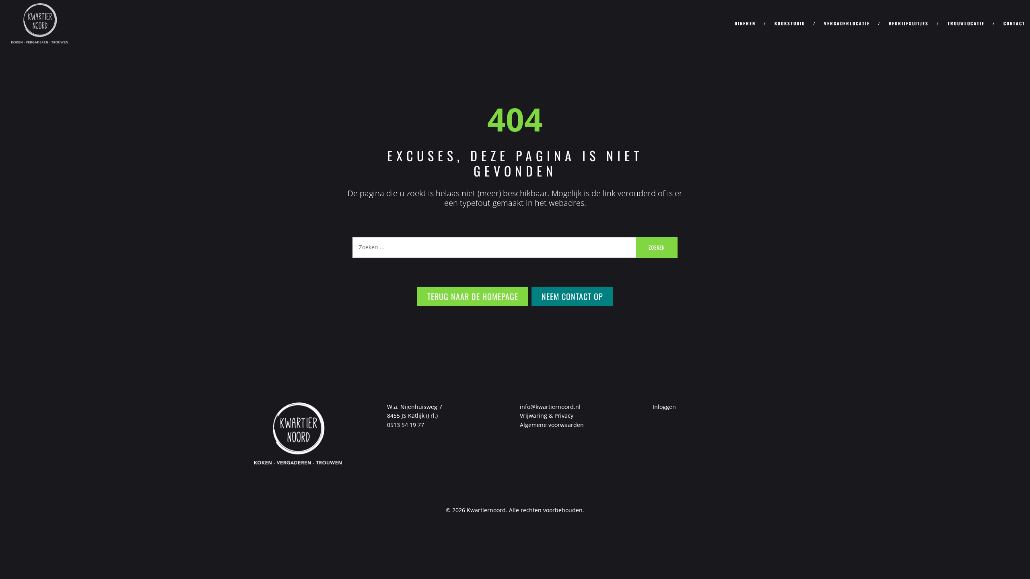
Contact (1014, 23)
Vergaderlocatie (847, 23)
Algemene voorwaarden (552, 425)
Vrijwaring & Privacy (546, 415)
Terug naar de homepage (472, 296)
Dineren (745, 23)
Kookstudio (790, 23)
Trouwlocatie (966, 23)
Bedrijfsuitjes (909, 23)
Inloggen (664, 407)
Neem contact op (572, 296)
